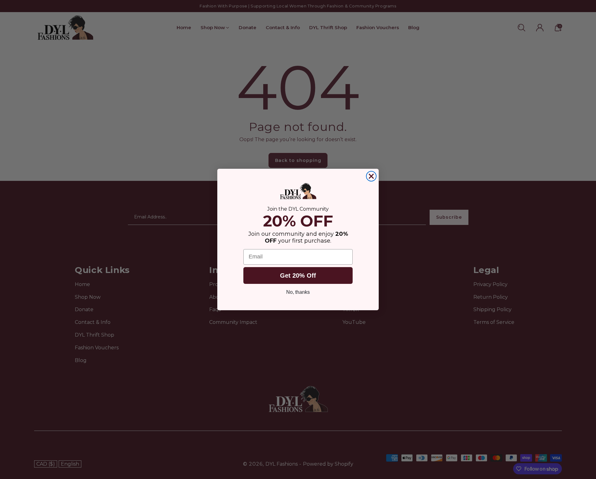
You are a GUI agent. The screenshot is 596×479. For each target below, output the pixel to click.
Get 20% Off (298, 275)
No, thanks (298, 292)
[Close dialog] (371, 176)
